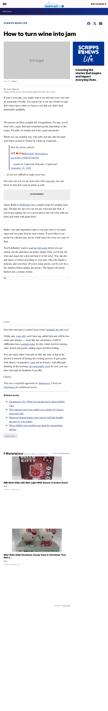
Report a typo (10, 436)
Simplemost (44, 383)
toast (32, 362)
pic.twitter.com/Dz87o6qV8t (25, 157)
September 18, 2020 (21, 168)
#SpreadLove (41, 153)
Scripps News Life (15, 23)
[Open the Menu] (4, 4)
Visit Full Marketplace (61, 453)
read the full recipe (38, 247)
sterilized (50, 329)
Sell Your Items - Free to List (35, 454)
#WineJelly (28, 153)
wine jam (50, 181)
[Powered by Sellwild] (66, 606)
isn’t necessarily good (39, 366)
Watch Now (98, 4)
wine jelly (21, 336)
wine (65, 101)
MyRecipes (25, 204)
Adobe (14, 81)
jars (57, 329)
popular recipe (28, 344)
